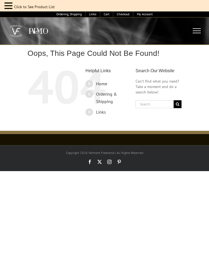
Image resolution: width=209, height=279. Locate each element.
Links (101, 112)
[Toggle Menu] (197, 30)
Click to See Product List (34, 6)
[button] (9, 6)
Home (101, 83)
